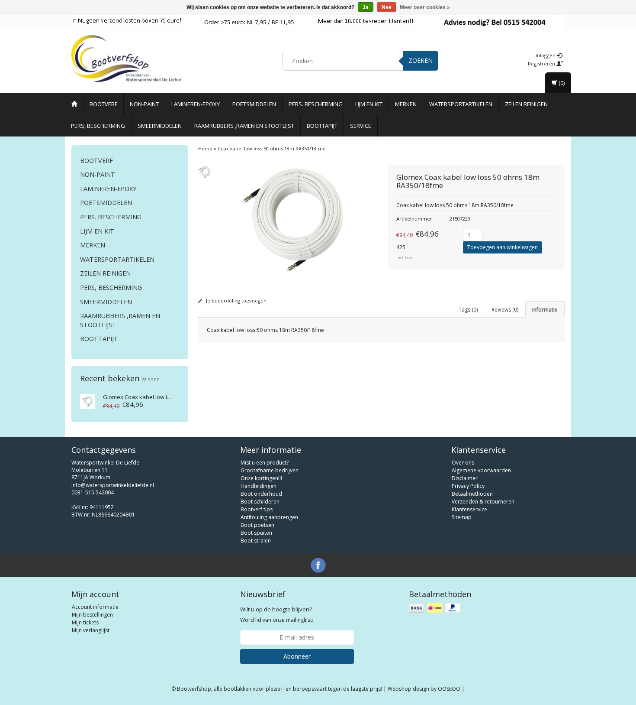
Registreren (542, 63)
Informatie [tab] (545, 309)
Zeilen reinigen (526, 104)
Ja (366, 7)
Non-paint (144, 104)
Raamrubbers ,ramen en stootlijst (244, 126)
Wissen (150, 379)
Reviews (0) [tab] (504, 309)
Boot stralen (256, 540)
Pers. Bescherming (316, 104)
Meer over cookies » (425, 7)
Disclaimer (465, 478)
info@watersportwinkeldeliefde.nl (112, 485)
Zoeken (420, 60)
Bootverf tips (257, 509)
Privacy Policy (468, 486)
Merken (406, 104)
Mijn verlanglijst (90, 630)
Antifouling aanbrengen (269, 517)
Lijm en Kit (368, 104)
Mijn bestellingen (92, 614)
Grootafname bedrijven (270, 470)
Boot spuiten (256, 532)
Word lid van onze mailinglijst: (276, 614)
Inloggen (546, 55)
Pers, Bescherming (98, 126)
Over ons (463, 462)
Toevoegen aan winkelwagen (502, 247)
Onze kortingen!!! (261, 478)
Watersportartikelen (460, 104)
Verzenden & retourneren (483, 501)
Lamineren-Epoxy (195, 104)
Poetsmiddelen (254, 104)
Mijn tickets (85, 622)
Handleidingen (258, 486)
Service (360, 126)
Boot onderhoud (261, 493)
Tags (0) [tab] (468, 309)
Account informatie (95, 607)
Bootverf (103, 104)
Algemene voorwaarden (481, 470)
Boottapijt (322, 126)
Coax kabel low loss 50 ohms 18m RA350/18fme (272, 148)
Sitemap (462, 517)
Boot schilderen (260, 501)
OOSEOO (449, 688)
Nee (387, 7)
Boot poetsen (257, 525)
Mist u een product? (265, 462)
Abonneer (297, 656)
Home (205, 148)
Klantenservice (469, 509)
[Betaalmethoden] (435, 608)
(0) (561, 83)
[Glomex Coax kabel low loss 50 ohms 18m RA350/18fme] (87, 400)
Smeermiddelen (160, 126)
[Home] (74, 104)
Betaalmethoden (472, 493)
